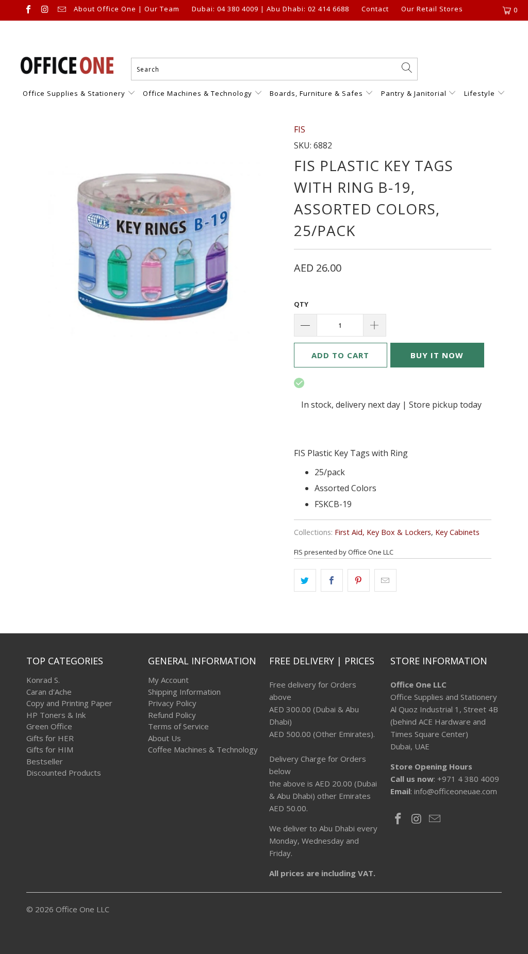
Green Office (49, 726)
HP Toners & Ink (56, 715)
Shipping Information (184, 692)
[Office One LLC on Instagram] (44, 10)
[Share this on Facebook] (332, 580)
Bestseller (44, 761)
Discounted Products (63, 772)
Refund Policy (172, 715)
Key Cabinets (457, 532)
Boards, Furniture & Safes (316, 93)
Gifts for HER (50, 738)
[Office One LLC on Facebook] (27, 10)
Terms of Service (178, 726)
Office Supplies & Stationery (75, 93)
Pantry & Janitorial (415, 93)
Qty (301, 304)
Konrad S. (43, 680)
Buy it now (437, 355)
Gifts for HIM (49, 749)
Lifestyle (479, 93)
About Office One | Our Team (126, 9)
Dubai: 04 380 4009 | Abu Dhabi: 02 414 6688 (270, 9)
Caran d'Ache (49, 692)
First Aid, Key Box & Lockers (383, 532)
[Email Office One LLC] (61, 10)
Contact (375, 9)
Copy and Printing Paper (69, 703)
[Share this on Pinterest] (359, 580)
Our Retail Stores (432, 9)
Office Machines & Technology (197, 93)
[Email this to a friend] (385, 580)
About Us (164, 738)
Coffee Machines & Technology (203, 749)
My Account (168, 680)
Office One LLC (82, 909)
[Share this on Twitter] (305, 580)
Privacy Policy (172, 703)
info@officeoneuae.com (455, 791)
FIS (299, 129)
